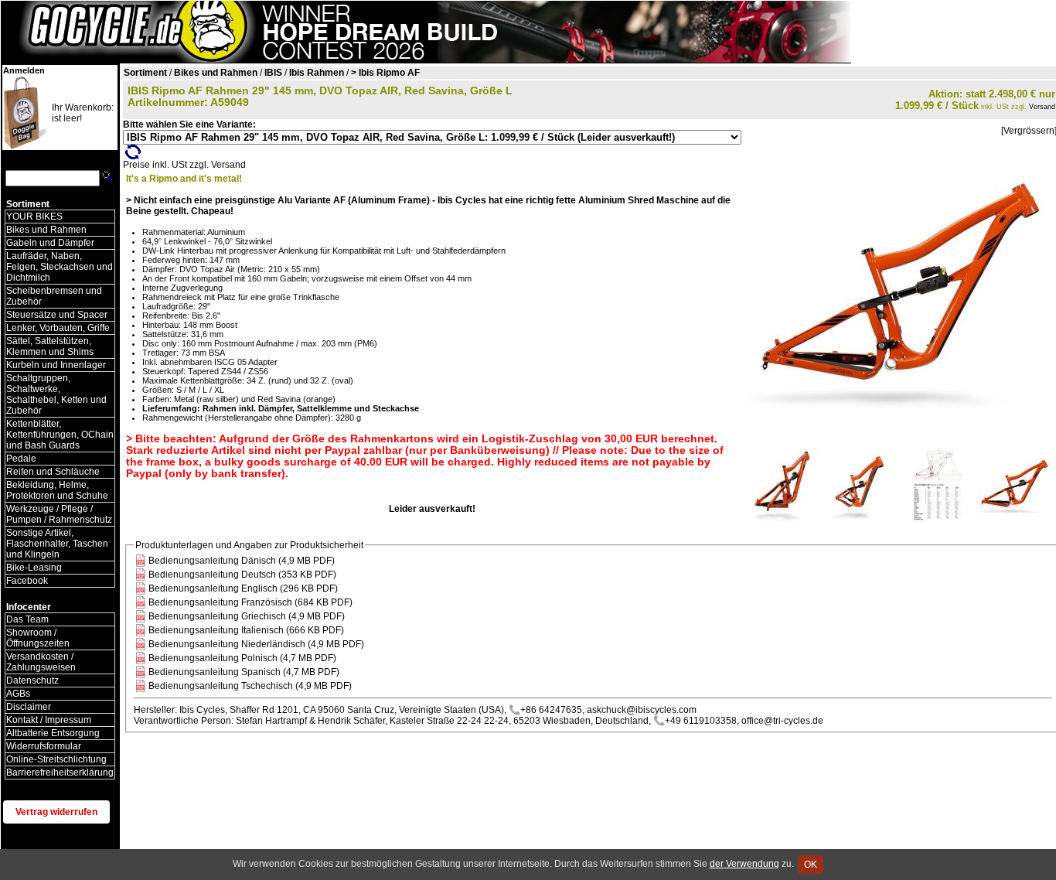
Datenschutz (32, 680)
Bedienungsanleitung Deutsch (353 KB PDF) (242, 574)
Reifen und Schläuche (53, 471)
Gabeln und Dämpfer (50, 242)
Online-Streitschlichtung (56, 759)
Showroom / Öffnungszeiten (38, 638)
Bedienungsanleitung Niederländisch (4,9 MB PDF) (256, 644)
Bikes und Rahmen (46, 229)
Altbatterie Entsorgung (53, 733)
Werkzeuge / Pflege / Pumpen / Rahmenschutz (59, 514)
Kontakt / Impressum (48, 720)
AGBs (18, 693)
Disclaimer (28, 706)
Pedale (21, 458)
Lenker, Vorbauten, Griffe (58, 327)
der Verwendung (744, 863)
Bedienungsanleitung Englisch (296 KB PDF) (243, 588)
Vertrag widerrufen (56, 812)
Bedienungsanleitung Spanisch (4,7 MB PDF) (243, 672)
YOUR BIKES (34, 216)
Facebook (27, 580)
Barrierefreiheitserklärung (60, 772)
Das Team (27, 619)
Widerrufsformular (43, 746)
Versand (1042, 107)
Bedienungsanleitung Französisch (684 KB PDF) (250, 602)
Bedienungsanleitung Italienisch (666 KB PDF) (246, 630)
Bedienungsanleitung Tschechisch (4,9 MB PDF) (250, 685)
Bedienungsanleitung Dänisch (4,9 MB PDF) (241, 560)
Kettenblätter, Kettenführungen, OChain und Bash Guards (60, 434)
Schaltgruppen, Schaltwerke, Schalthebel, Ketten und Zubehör (56, 394)
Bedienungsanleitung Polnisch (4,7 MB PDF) (242, 658)
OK (810, 864)
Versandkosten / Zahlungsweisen (41, 662)
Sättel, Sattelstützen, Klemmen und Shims (50, 346)
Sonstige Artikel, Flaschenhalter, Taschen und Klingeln (57, 543)
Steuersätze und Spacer (56, 314)
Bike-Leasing (34, 567)
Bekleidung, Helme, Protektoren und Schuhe (57, 490)
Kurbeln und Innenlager (56, 365)
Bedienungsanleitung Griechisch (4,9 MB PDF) (246, 616)
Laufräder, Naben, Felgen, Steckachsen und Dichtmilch (59, 267)
